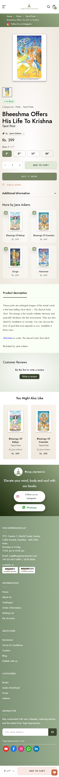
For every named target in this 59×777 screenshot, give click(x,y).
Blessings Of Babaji (15, 235)
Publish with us (9, 661)
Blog (4, 655)
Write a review (29, 376)
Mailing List (8, 613)
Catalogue (7, 602)
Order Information (11, 607)
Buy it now (29, 176)
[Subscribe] (52, 732)
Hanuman (43, 271)
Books (5, 682)
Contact (6, 650)
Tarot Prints (30, 16)
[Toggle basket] (6, 213)
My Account (8, 618)
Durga (15, 271)
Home (9, 16)
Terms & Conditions (12, 645)
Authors (6, 698)
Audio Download (11, 687)
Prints (18, 16)
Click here (8, 338)
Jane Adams (16, 133)
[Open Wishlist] (54, 772)
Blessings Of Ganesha (43, 235)
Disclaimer (7, 640)
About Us (6, 597)
